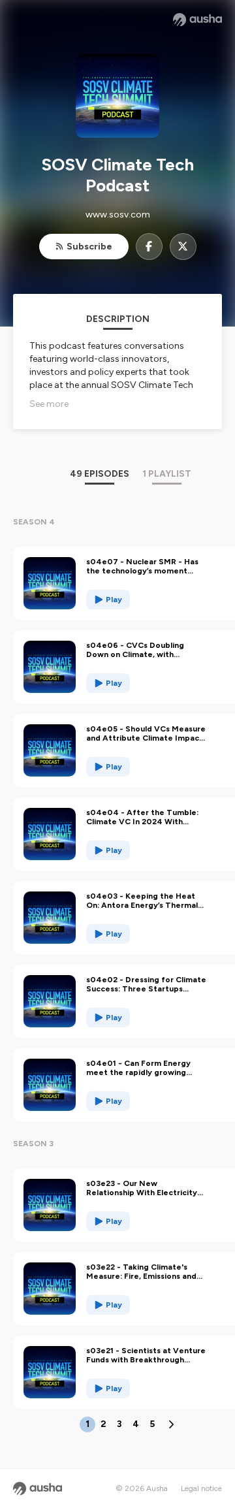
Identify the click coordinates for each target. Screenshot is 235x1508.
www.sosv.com (118, 214)
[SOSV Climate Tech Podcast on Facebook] (149, 246)
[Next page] (171, 1424)
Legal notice (201, 1488)
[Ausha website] (197, 19)
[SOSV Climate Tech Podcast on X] (183, 246)
